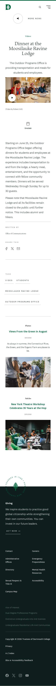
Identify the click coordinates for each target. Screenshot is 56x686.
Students (23, 280)
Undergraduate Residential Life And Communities (27, 625)
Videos (28, 36)
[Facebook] (7, 676)
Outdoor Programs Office (22, 302)
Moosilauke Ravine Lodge (22, 291)
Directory (9, 569)
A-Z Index (9, 653)
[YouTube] (27, 676)
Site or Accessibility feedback (19, 660)
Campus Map (11, 591)
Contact (9, 551)
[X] (13, 676)
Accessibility (38, 580)
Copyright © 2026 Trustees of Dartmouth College (27, 639)
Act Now (11, 531)
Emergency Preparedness (38, 560)
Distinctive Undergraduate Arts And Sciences (25, 619)
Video (9, 280)
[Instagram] (20, 676)
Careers (35, 551)
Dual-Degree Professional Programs (21, 613)
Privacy (8, 646)
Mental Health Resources (38, 571)
